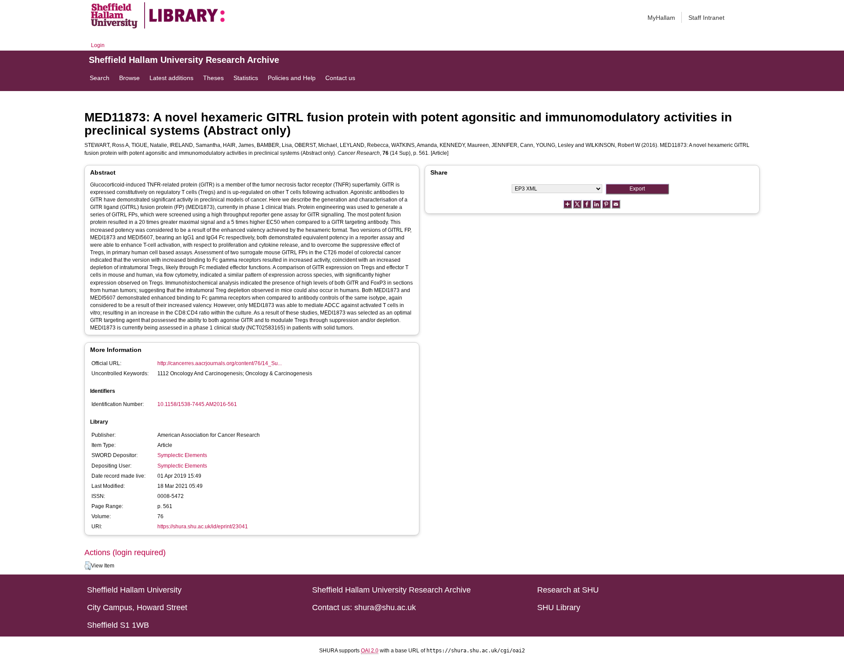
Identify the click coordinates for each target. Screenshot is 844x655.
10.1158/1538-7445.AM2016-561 (197, 404)
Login (98, 45)
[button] (87, 565)
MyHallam (661, 17)
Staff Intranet (706, 17)
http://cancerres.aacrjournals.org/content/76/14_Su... (219, 363)
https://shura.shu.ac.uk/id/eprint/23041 (202, 526)
